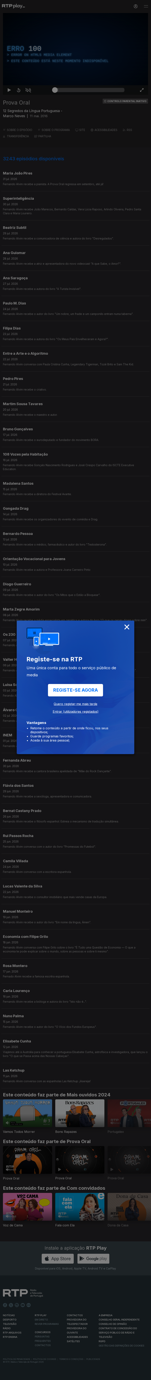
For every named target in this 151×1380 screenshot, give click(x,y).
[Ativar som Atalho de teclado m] (25, 1375)
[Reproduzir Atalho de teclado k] (6, 1375)
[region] (75, 690)
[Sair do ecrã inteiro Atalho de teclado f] (144, 1375)
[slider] (89, 1375)
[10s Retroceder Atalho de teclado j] (15, 1375)
